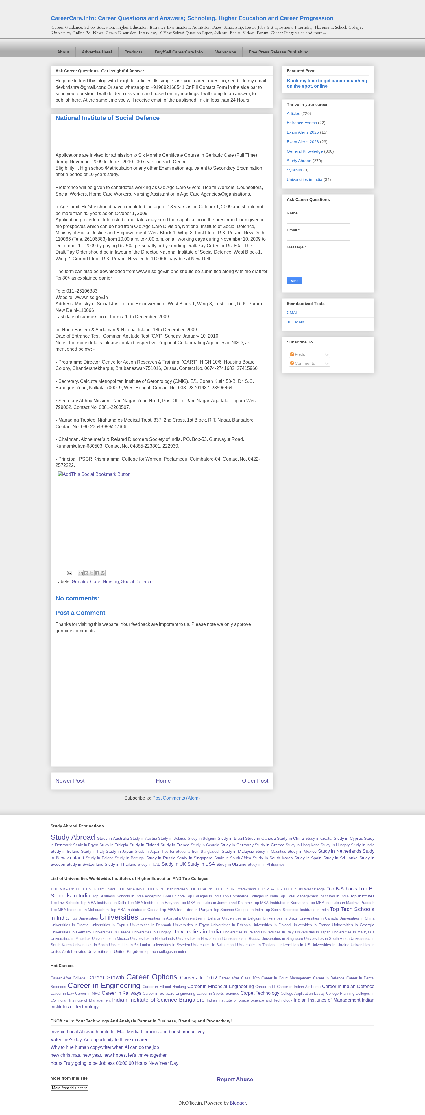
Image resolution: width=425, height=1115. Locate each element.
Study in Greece (269, 845)
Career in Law (62, 993)
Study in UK (174, 864)
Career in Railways (121, 993)
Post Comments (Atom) (176, 798)
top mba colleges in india (165, 951)
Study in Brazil (231, 838)
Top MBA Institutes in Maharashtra (80, 910)
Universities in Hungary (151, 932)
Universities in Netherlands (152, 938)
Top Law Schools (65, 903)
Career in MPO (87, 993)
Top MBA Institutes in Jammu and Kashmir (216, 903)
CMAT (292, 312)
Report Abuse (235, 1079)
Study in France (175, 845)
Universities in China (357, 918)
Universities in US (294, 944)
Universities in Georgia (353, 925)
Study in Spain (307, 858)
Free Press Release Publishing (279, 52)
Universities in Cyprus (109, 925)
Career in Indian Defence (348, 986)
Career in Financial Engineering (220, 986)
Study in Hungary (335, 845)
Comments (304, 363)
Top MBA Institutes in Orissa (134, 910)
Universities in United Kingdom (115, 951)
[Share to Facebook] (97, 573)
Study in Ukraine (231, 864)
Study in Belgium (202, 838)
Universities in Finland (271, 925)
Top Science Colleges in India (238, 910)
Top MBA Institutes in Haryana (153, 903)
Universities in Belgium (241, 918)
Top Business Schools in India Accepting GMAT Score (138, 896)
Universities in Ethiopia (230, 925)
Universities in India (304, 179)
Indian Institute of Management (83, 1000)
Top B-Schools (342, 888)
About (63, 52)
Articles (293, 113)
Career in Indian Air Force (299, 987)
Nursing (111, 581)
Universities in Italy (277, 932)
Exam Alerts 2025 (303, 132)
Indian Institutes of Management (327, 1000)
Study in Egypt (85, 845)
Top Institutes (362, 896)
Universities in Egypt (191, 925)
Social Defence (137, 581)
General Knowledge (305, 151)
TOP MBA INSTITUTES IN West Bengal (291, 889)
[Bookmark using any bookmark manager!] (94, 474)
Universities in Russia (242, 938)
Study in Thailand (120, 864)
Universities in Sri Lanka (129, 945)
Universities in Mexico (110, 938)
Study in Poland (99, 858)
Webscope (225, 52)
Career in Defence (328, 978)
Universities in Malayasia (353, 932)
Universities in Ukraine (330, 945)
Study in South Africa (232, 858)
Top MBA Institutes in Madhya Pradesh (341, 903)
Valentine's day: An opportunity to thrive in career (100, 1039)
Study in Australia (113, 838)
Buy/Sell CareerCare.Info (179, 52)
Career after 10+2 (198, 977)
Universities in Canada (319, 918)
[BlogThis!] (86, 573)
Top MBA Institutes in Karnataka (280, 903)
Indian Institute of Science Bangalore (158, 1000)
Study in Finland (144, 845)
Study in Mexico (302, 851)
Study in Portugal (130, 858)
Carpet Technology (260, 993)
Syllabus (294, 170)
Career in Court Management (286, 978)
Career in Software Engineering (169, 993)
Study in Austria (143, 838)
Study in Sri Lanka (340, 858)
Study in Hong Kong (302, 845)
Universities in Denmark (150, 925)
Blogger (238, 1103)
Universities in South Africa (327, 938)
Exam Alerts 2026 (303, 141)
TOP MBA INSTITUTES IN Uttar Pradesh (153, 889)
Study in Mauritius (270, 851)
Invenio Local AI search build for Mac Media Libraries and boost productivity (128, 1031)
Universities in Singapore (282, 938)
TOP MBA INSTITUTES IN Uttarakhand (222, 889)
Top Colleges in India (203, 896)
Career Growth (105, 977)
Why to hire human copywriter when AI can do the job (105, 1047)
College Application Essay (303, 993)
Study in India (362, 845)
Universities (118, 917)
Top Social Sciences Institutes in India (296, 910)
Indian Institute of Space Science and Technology (249, 1000)
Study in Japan (119, 851)
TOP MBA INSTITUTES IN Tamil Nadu (83, 889)
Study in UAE (149, 864)
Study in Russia (160, 858)
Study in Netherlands (339, 851)
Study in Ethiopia (113, 845)
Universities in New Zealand (199, 938)
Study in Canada (260, 838)
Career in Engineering (104, 985)
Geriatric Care (86, 581)
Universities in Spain (90, 945)
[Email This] (81, 573)
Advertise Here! (97, 52)
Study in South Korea (273, 858)
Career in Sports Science (218, 993)
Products (134, 52)
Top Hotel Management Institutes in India (314, 896)
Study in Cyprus (348, 838)
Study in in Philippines (266, 864)
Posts (299, 354)
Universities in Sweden (170, 945)
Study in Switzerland (85, 864)
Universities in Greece (111, 932)
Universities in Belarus (201, 918)
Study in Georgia (205, 845)
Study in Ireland (65, 851)
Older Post (255, 781)
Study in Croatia (318, 838)
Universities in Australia (161, 918)
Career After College (68, 978)
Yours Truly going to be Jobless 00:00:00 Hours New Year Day (114, 1063)
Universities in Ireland (241, 932)
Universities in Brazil (280, 918)
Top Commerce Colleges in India (250, 896)
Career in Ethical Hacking (164, 987)
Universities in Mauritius (71, 938)
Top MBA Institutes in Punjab (186, 909)
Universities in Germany (71, 932)
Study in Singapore (194, 858)
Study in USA (201, 864)
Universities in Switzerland (213, 945)
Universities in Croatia (69, 925)
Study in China (290, 838)
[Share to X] (92, 573)
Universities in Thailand (256, 945)
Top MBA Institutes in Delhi (103, 903)
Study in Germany (237, 845)
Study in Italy (93, 851)
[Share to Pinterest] (103, 573)
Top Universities (84, 918)
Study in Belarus (172, 838)
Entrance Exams (302, 122)
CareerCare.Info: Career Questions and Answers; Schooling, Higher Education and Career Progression (192, 18)
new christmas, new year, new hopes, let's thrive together (109, 1055)
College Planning (340, 993)
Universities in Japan (313, 932)
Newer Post (70, 781)
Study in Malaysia (238, 851)
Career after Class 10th (239, 978)
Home (163, 781)
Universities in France (311, 925)
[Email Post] (69, 572)
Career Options (151, 977)
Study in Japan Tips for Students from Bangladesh (178, 851)
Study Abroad (299, 160)
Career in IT (265, 987)
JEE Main (295, 322)
